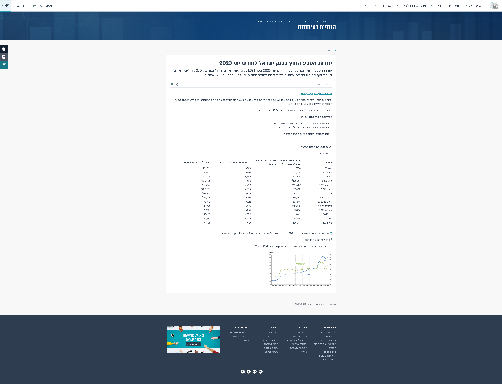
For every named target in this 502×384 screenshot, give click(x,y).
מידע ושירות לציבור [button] (413, 5)
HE (6, 5)
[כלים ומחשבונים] (4, 57)
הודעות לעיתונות (302, 21)
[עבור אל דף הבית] (34, 6)
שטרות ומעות (271, 351)
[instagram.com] (243, 372)
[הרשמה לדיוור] (4, 65)
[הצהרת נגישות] (4, 49)
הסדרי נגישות (329, 359)
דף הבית (332, 21)
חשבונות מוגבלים (298, 347)
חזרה (331, 50)
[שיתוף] (177, 84)
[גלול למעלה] (495, 377)
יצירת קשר (302, 332)
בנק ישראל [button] (476, 5)
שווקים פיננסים (270, 347)
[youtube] (255, 372)
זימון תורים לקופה (298, 336)
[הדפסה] (172, 84)
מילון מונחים (330, 351)
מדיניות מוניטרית (270, 340)
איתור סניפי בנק (328, 340)
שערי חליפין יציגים (327, 332)
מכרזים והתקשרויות (239, 332)
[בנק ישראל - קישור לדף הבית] (494, 6)
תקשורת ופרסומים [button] (380, 5)
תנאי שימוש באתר (327, 355)
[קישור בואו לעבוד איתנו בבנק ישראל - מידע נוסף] (193, 339)
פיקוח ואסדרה (271, 344)
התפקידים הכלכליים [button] (447, 5)
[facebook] (249, 372)
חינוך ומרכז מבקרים (239, 336)
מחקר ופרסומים (270, 332)
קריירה (304, 351)
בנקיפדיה (244, 340)
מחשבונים (331, 336)
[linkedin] (261, 372)
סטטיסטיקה (272, 336)
